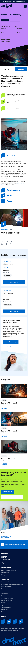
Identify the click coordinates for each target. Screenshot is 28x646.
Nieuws (3, 602)
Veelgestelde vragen (6, 607)
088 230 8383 (5, 537)
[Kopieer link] (10, 244)
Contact (3, 611)
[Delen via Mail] (2, 244)
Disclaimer (4, 630)
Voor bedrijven (15, 20)
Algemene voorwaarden (18, 628)
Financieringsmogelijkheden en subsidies (12, 584)
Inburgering (4, 575)
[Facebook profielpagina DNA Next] (15, 621)
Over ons (3, 595)
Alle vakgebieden (5, 572)
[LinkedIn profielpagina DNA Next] (20, 621)
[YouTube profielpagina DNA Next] (9, 621)
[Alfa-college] (5, 563)
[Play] (4, 224)
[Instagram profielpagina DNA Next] (3, 621)
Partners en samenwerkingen (8, 588)
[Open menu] (25, 6)
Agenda (3, 605)
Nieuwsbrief (4, 609)
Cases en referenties (6, 586)
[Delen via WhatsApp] (6, 244)
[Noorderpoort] (5, 560)
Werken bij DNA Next (6, 600)
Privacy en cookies (6, 628)
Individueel (5, 20)
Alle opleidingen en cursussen (9, 570)
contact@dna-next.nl (6, 536)
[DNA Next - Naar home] (6, 6)
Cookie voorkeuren (13, 630)
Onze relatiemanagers (7, 598)
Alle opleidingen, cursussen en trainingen (15, 544)
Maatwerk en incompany (7, 582)
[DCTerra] (4, 557)
